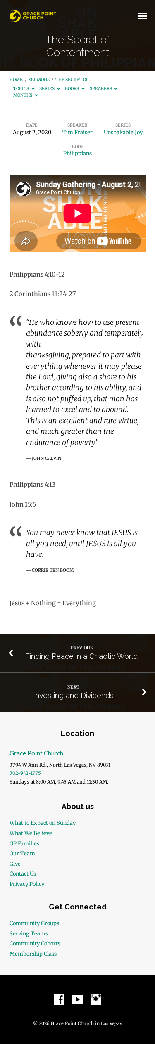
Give (15, 863)
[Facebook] (59, 999)
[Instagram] (96, 999)
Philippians (77, 153)
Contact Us (23, 873)
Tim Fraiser (77, 132)
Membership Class (33, 953)
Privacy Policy (27, 884)
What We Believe (31, 833)
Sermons (39, 80)
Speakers (101, 88)
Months (23, 95)
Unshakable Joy (123, 132)
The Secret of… (73, 80)
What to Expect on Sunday (43, 822)
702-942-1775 (25, 773)
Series (47, 88)
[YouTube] (77, 999)
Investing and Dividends (73, 695)
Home (16, 80)
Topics (21, 88)
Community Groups (34, 923)
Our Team (22, 853)
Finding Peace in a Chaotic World (81, 656)
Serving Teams (29, 933)
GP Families (24, 843)
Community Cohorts (35, 943)
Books (72, 88)
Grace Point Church (36, 753)
